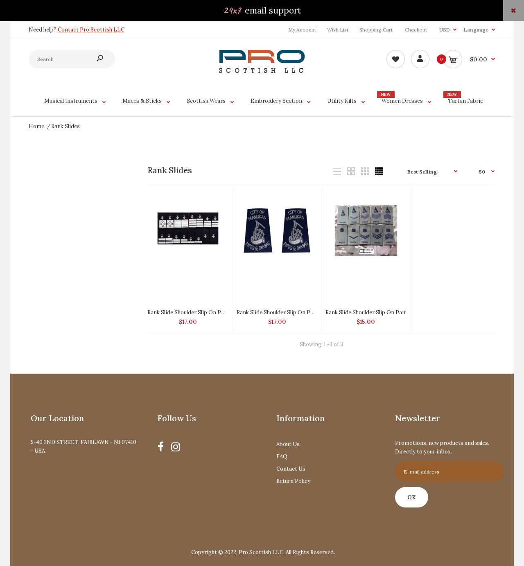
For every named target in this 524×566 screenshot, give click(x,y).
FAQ (281, 456)
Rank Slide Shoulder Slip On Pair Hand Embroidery (300, 312)
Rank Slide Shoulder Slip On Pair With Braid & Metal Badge (221, 312)
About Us (288, 444)
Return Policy (293, 481)
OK (411, 497)
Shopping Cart (376, 30)
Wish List (337, 30)
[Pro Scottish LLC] (262, 71)
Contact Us (290, 468)
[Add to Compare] (218, 200)
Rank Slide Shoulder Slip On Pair (365, 312)
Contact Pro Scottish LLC (91, 29)
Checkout (416, 30)
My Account (302, 30)
